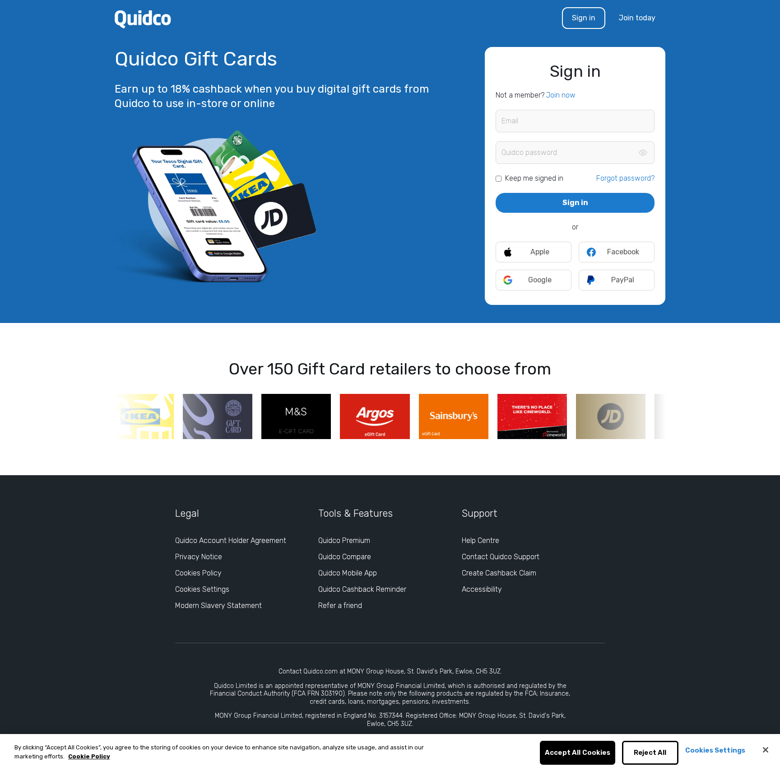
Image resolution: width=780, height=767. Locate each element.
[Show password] (642, 152)
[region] (390, 750)
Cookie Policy (89, 756)
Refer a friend (340, 605)
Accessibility (482, 589)
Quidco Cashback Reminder (362, 589)
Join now (561, 95)
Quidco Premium (344, 540)
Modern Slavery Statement (218, 605)
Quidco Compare (344, 556)
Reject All (650, 753)
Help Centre (480, 540)
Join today (637, 18)
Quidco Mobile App (347, 573)
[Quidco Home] (143, 18)
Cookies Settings (202, 589)
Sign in (583, 18)
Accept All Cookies (577, 753)
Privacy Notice (198, 556)
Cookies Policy (198, 573)
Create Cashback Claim (499, 573)
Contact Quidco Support (500, 556)
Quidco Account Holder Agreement (230, 540)
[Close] (765, 750)
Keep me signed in (534, 178)
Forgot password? (625, 178)
